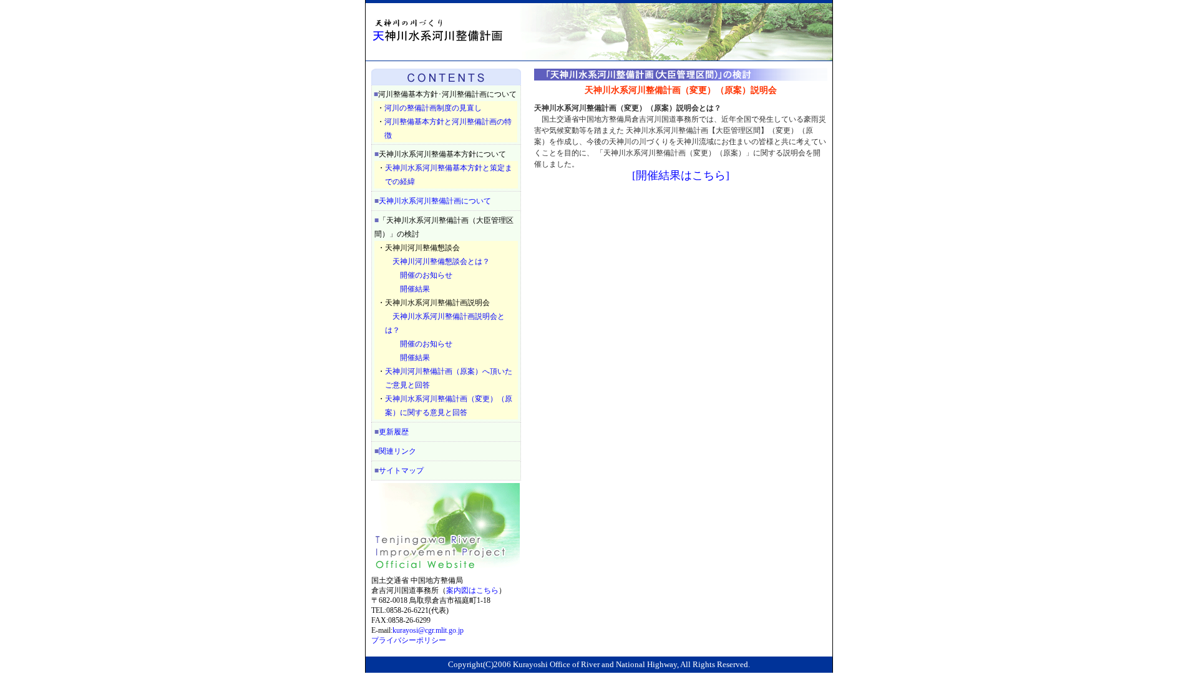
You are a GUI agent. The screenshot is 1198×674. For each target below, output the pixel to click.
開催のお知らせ (426, 275)
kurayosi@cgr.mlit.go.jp (428, 630)
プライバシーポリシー (408, 640)
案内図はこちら (472, 590)
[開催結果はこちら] (680, 175)
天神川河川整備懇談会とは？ (441, 261)
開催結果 (415, 289)
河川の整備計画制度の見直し (433, 108)
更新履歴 (394, 431)
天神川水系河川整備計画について (435, 201)
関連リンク (397, 451)
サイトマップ (401, 470)
